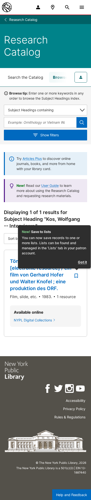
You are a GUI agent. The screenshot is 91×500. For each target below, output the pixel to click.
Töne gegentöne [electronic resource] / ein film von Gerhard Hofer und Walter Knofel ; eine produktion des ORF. (40, 274)
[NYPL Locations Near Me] (52, 7)
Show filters (49, 135)
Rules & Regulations (69, 417)
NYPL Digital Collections (33, 320)
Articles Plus (32, 158)
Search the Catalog (25, 77)
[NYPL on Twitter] (59, 389)
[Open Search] (67, 7)
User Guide (50, 185)
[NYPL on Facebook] (48, 389)
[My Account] (38, 7)
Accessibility (75, 400)
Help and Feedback (71, 495)
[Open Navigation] (81, 7)
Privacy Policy (74, 409)
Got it (82, 262)
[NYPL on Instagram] (69, 389)
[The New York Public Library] (7, 7)
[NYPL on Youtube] (80, 389)
